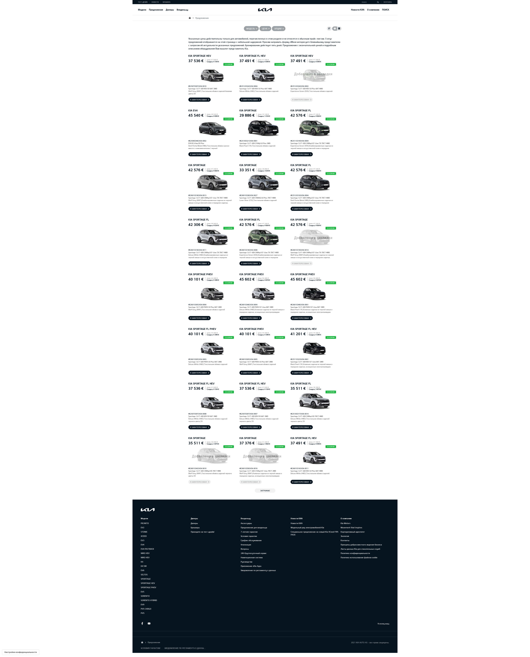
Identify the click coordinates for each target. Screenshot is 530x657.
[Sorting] (329, 28)
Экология (345, 536)
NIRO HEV (145, 553)
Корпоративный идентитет (353, 532)
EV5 (142, 591)
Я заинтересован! (198, 100)
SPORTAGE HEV (148, 583)
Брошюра (166, 2)
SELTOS (144, 574)
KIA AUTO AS (189, 17)
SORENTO (145, 596)
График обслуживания (251, 540)
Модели (142, 9)
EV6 (142, 570)
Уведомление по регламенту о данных (258, 570)
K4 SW (144, 566)
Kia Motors (345, 523)
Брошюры (195, 527)
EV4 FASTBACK (147, 549)
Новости (155, 2)
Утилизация (246, 544)
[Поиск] (378, 2)
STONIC (144, 532)
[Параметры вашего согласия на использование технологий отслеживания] (20, 652)
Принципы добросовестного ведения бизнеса (361, 544)
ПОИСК (385, 9)
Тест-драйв (143, 2)
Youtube (149, 623)
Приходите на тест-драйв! (202, 532)
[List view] (339, 28)
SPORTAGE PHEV (148, 587)
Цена (264, 28)
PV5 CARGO (146, 609)
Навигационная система (252, 557)
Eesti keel (388, 2)
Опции (278, 28)
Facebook (142, 623)
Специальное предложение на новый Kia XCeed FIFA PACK (314, 533)
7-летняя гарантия (249, 532)
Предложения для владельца (254, 527)
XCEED (144, 536)
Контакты (345, 540)
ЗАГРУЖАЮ (265, 490)
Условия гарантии (249, 536)
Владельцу (182, 9)
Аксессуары (246, 523)
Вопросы (245, 549)
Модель (250, 28)
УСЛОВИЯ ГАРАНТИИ (150, 648)
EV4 (142, 544)
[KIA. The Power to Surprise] (148, 509)
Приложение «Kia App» (251, 566)
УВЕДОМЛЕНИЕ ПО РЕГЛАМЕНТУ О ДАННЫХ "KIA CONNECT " (185, 648)
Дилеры (170, 9)
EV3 (142, 540)
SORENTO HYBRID (149, 600)
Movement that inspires (351, 527)
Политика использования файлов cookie (359, 557)
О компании (373, 9)
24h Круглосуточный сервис (254, 553)
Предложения (156, 9)
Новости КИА (357, 9)
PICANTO (145, 523)
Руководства (246, 562)
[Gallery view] (334, 28)
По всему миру (383, 624)
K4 (142, 562)
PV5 (142, 613)
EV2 (142, 527)
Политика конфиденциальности (355, 553)
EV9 (142, 604)
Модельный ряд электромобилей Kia (307, 527)
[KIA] (265, 9)
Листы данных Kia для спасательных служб (360, 549)
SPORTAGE (146, 579)
